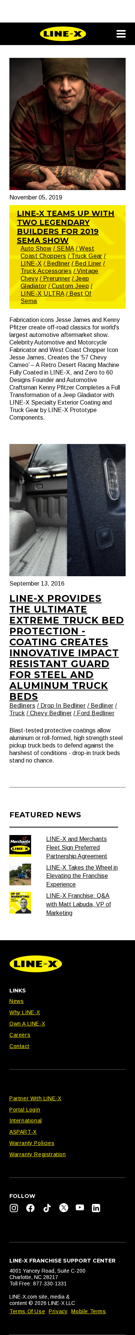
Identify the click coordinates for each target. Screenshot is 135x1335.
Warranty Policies (31, 1143)
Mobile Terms (88, 1311)
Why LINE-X (24, 1012)
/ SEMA (63, 248)
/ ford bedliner (94, 713)
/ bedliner (57, 263)
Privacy (58, 1311)
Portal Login (24, 1110)
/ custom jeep (68, 286)
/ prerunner (55, 278)
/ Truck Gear (85, 256)
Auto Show (36, 248)
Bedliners (22, 705)
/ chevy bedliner (49, 713)
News (16, 1001)
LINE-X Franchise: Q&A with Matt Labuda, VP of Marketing (78, 904)
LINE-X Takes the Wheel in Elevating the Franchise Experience (82, 876)
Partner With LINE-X (35, 1098)
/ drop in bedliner (61, 705)
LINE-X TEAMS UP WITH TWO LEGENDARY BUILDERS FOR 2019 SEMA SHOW (65, 227)
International (25, 1121)
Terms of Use (27, 1311)
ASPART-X (23, 1132)
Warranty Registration (37, 1154)
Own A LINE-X (27, 1024)
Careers (19, 1035)
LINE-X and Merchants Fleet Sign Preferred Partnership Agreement (76, 847)
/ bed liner (87, 263)
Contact (19, 1046)
